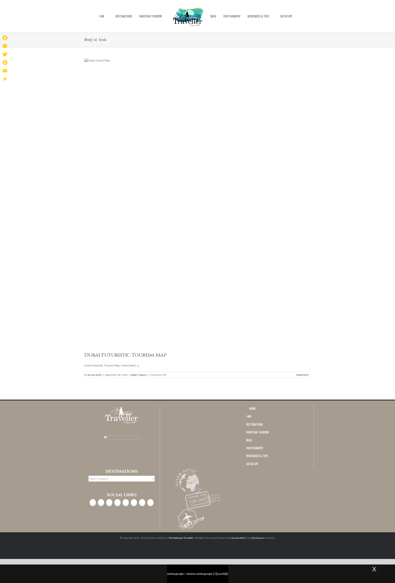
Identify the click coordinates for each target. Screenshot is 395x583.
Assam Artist (95, 374)
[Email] (5, 71)
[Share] (5, 79)
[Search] (296, 16)
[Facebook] (93, 502)
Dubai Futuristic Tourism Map (125, 355)
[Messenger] (5, 46)
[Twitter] (109, 502)
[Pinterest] (126, 502)
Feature (142, 374)
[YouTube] (134, 502)
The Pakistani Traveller (180, 537)
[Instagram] (101, 502)
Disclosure (258, 537)
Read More (302, 374)
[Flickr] (150, 502)
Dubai (134, 374)
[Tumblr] (142, 502)
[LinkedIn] (117, 502)
